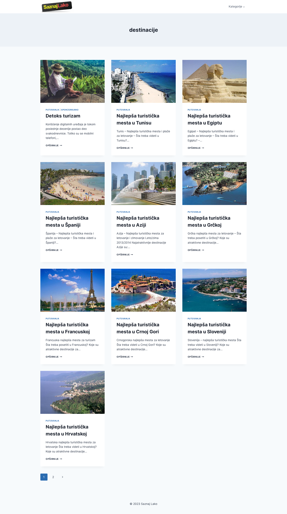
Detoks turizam (63, 116)
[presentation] (72, 81)
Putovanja (52, 109)
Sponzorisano (69, 109)
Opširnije (54, 145)
